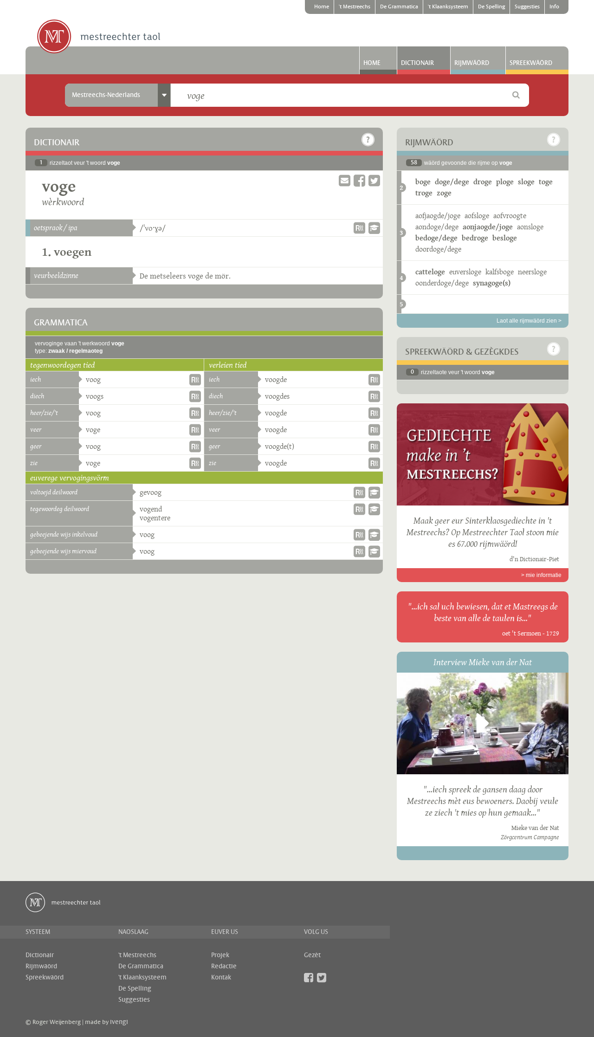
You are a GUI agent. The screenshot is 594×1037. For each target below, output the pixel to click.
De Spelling (491, 7)
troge (424, 193)
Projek (220, 955)
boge (423, 181)
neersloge (532, 271)
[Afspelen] (482, 723)
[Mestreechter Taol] (98, 37)
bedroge (475, 238)
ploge (505, 181)
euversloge (465, 271)
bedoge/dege (436, 238)
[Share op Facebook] (359, 181)
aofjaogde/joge (437, 215)
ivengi (119, 1022)
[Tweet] (374, 181)
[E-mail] (344, 181)
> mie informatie (541, 575)
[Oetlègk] (368, 140)
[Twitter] (321, 977)
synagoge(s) (491, 283)
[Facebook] (308, 977)
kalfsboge (499, 271)
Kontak (221, 977)
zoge (444, 193)
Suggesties (527, 7)
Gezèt (312, 955)
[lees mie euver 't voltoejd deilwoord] (374, 492)
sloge (526, 181)
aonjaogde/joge (488, 226)
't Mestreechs (354, 7)
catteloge (430, 271)
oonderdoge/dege (442, 283)
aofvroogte (509, 215)
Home (321, 7)
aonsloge (530, 226)
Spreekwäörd (531, 63)
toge (546, 181)
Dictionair (417, 63)
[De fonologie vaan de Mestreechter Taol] (374, 228)
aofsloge (477, 215)
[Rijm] (359, 228)
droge (482, 181)
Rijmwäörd (471, 63)
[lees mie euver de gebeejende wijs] (374, 535)
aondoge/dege (436, 226)
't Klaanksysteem (448, 7)
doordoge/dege (438, 249)
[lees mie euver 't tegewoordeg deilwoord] (374, 509)
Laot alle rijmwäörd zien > (529, 321)
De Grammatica (399, 7)
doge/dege (452, 181)
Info (554, 7)
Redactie (224, 966)
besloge (504, 238)
